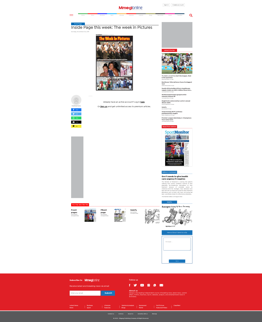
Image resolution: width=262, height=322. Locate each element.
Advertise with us (143, 313)
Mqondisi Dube (165, 79)
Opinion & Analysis (128, 305)
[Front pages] (90, 215)
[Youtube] (143, 285)
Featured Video (161, 307)
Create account (178, 5)
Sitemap (154, 313)
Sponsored (142, 305)
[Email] (162, 285)
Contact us (111, 313)
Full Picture (160, 305)
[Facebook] (131, 285)
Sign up (103, 106)
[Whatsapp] (156, 285)
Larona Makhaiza (166, 104)
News (71, 307)
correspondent (166, 91)
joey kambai (74, 214)
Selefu (133, 210)
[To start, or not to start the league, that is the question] (177, 63)
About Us (130, 313)
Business (90, 305)
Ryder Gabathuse (166, 115)
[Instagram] (150, 285)
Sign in (166, 5)
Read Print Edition (169, 126)
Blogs (123, 307)
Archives (120, 313)
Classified (177, 305)
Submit (108, 293)
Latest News (74, 305)
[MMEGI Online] (131, 8)
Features (107, 307)
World (141, 307)
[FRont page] (120, 215)
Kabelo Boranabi (166, 85)
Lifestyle (107, 305)
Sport (89, 307)
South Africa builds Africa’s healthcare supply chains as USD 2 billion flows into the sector (176, 90)
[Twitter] (137, 285)
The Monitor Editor (167, 196)
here (142, 102)
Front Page (78, 24)
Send (177, 261)
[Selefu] (152, 216)
